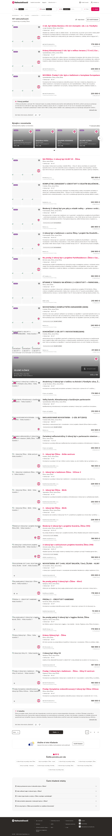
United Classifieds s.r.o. (24, 834)
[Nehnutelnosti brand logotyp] (20, 2)
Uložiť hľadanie (93, 19)
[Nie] (39, 115)
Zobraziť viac (93, 110)
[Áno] (35, 115)
